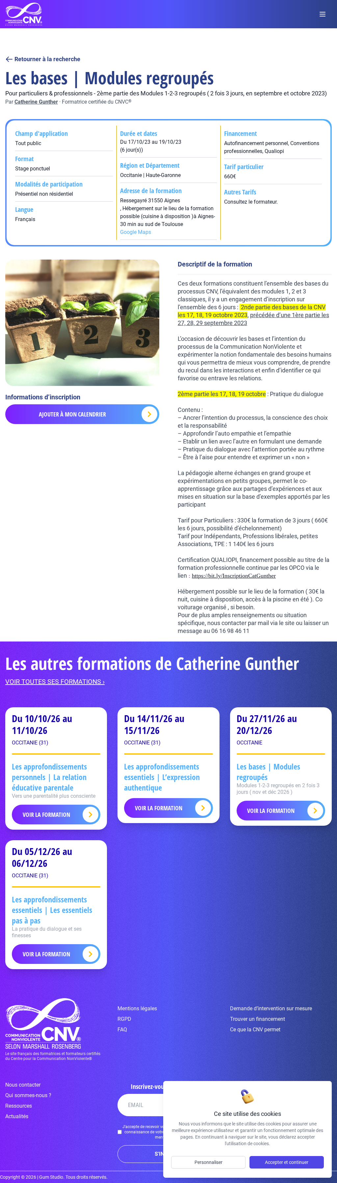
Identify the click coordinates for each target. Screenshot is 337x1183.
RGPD (124, 1019)
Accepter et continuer (286, 1162)
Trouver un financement (257, 1019)
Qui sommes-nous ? (28, 1095)
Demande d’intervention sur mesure (271, 1008)
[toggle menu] (322, 14)
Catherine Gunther (36, 102)
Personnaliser (208, 1162)
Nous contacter (22, 1085)
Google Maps (135, 232)
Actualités (16, 1116)
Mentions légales (137, 1008)
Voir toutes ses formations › (55, 682)
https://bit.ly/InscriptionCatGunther (234, 575)
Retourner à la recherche (47, 59)
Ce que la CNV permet (255, 1029)
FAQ (122, 1029)
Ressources (18, 1106)
